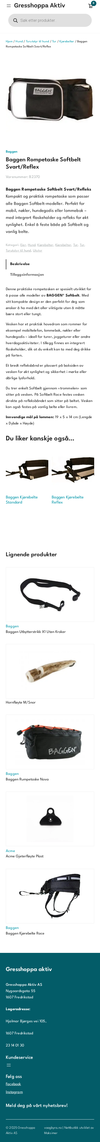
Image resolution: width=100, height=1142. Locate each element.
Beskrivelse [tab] (20, 264)
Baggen (11, 151)
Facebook (13, 1084)
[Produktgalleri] (50, 99)
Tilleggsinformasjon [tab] (27, 275)
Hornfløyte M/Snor (21, 702)
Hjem (9, 41)
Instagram (14, 1092)
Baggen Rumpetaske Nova (27, 779)
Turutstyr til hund (37, 41)
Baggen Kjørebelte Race (25, 933)
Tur (54, 41)
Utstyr (37, 250)
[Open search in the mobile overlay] (50, 20)
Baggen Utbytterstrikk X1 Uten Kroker (36, 632)
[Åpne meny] (9, 6)
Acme (10, 851)
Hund (19, 41)
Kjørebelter (66, 41)
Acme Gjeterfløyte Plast (24, 856)
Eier (23, 245)
